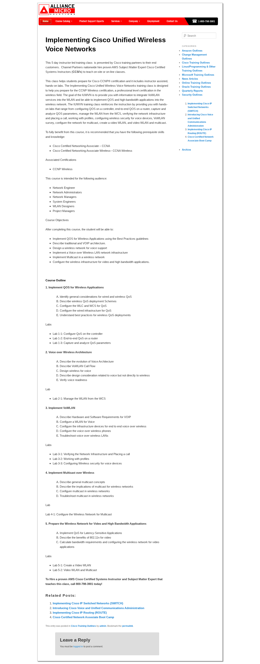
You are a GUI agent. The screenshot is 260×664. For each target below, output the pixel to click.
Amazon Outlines (192, 50)
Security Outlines (192, 94)
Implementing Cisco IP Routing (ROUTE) (80, 612)
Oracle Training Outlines (196, 86)
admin (103, 626)
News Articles (190, 78)
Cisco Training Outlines (83, 626)
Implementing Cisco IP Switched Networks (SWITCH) (88, 603)
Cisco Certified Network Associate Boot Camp (83, 617)
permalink (127, 626)
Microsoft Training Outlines (198, 74)
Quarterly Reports (192, 90)
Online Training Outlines (196, 82)
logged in (78, 646)
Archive (186, 149)
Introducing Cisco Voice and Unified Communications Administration (98, 608)
